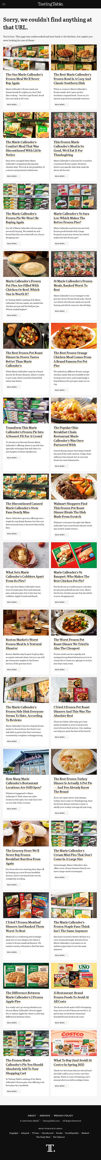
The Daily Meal (43, 1136)
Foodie (59, 1132)
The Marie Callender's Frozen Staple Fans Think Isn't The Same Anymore (72, 926)
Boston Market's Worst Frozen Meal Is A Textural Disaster (24, 644)
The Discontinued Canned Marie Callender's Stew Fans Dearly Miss (24, 508)
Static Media (33, 1120)
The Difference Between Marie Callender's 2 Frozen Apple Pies (24, 997)
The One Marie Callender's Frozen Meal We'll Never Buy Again (24, 79)
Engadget (13, 1132)
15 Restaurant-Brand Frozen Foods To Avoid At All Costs (71, 997)
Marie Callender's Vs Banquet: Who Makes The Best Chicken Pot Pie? (71, 576)
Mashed (85, 1132)
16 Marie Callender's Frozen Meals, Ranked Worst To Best (73, 285)
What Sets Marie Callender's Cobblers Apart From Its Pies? (25, 576)
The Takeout (59, 1136)
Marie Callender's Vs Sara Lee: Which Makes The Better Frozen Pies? (71, 218)
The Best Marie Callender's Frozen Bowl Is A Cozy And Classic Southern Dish (72, 79)
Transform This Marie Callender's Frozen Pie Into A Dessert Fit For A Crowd (25, 432)
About (32, 1115)
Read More (12, 104)
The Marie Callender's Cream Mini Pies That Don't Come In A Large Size (73, 855)
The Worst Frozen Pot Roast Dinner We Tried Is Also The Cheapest (71, 644)
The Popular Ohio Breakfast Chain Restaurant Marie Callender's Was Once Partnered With (69, 436)
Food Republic (72, 1132)
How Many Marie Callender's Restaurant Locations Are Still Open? (23, 783)
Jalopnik (25, 1132)
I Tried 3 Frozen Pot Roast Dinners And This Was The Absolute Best (72, 711)
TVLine (35, 1132)
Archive (45, 1115)
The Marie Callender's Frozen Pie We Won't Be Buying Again (22, 218)
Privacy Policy (63, 1115)
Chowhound (47, 1132)
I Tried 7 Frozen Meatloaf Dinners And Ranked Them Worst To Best (25, 926)
